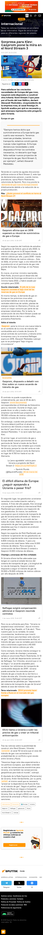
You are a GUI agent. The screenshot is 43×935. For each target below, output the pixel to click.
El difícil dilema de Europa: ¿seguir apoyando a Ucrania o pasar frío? (20, 484)
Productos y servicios (8, 899)
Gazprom (6, 326)
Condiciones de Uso (20, 896)
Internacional (6, 804)
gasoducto (21, 808)
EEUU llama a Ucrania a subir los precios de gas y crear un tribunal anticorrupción (20, 732)
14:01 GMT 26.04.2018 (8, 53)
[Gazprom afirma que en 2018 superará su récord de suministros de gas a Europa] (21, 213)
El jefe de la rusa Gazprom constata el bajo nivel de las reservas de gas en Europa (18, 289)
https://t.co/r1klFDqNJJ (25, 465)
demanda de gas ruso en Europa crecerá (19, 184)
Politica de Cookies (23, 902)
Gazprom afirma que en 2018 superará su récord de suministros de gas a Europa (20, 233)
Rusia (28, 808)
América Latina (7, 877)
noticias (16, 812)
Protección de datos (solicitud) (12, 905)
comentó (5, 751)
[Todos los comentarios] (3, 932)
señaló (4, 781)
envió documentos (18, 402)
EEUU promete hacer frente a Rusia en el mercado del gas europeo (19, 693)
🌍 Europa (24, 804)
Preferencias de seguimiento (11, 908)
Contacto (20, 899)
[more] (39, 240)
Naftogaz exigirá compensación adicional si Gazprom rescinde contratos (19, 611)
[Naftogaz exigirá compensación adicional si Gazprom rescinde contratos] (21, 591)
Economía (7, 378)
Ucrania (32, 804)
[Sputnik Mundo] (6, 16)
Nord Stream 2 (6, 812)
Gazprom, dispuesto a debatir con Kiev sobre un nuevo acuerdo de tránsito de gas (20, 384)
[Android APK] (7, 913)
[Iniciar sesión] (31, 15)
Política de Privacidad (8, 902)
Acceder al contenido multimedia (24, 80)
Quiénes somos (6, 896)
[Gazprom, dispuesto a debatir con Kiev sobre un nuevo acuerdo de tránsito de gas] (21, 361)
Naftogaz (12, 808)
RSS (25, 905)
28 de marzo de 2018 (28, 473)
